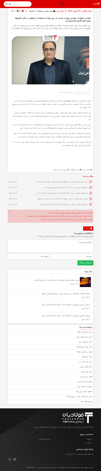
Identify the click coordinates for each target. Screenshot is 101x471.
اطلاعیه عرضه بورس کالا (84, 391)
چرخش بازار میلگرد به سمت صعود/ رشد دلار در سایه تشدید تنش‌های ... (62, 198)
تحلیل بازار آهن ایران (85, 382)
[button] (62, 3)
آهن (43, 101)
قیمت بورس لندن (86, 377)
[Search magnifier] (6, 4)
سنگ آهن (78, 124)
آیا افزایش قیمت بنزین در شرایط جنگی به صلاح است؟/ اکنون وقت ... (63, 204)
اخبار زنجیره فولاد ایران (84, 337)
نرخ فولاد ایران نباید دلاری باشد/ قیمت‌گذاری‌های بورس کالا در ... (64, 187)
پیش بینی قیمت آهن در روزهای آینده (79, 396)
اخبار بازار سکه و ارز (85, 362)
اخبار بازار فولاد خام (85, 342)
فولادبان (66, 101)
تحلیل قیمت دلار (86, 401)
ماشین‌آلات (51, 128)
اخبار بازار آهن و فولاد (84, 332)
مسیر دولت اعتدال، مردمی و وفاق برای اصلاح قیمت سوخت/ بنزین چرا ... (62, 182)
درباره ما (89, 443)
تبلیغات (89, 439)
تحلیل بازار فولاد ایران (84, 386)
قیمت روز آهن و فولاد (84, 352)
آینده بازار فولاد (87, 357)
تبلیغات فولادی (44, 439)
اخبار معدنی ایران (86, 367)
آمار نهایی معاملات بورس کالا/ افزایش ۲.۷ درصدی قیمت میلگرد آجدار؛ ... (61, 193)
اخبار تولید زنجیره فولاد (84, 347)
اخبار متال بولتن (86, 372)
